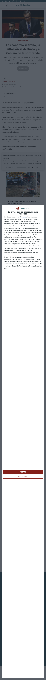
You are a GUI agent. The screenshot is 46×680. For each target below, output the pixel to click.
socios (24, 217)
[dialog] (23, 441)
